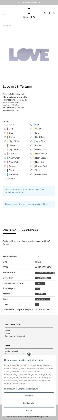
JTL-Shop (47, 416)
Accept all (29, 396)
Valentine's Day (43, 278)
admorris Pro (24, 416)
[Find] (45, 13)
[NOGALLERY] (29, 13)
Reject (29, 410)
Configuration (29, 403)
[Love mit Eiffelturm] (29, 56)
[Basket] (53, 13)
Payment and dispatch (15, 336)
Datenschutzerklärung (28, 389)
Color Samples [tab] (30, 229)
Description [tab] (9, 229)
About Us (9, 330)
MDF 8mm (40, 294)
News (7, 333)
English (40, 283)
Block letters (42, 299)
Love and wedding (44, 272)
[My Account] (49, 13)
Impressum (9, 389)
